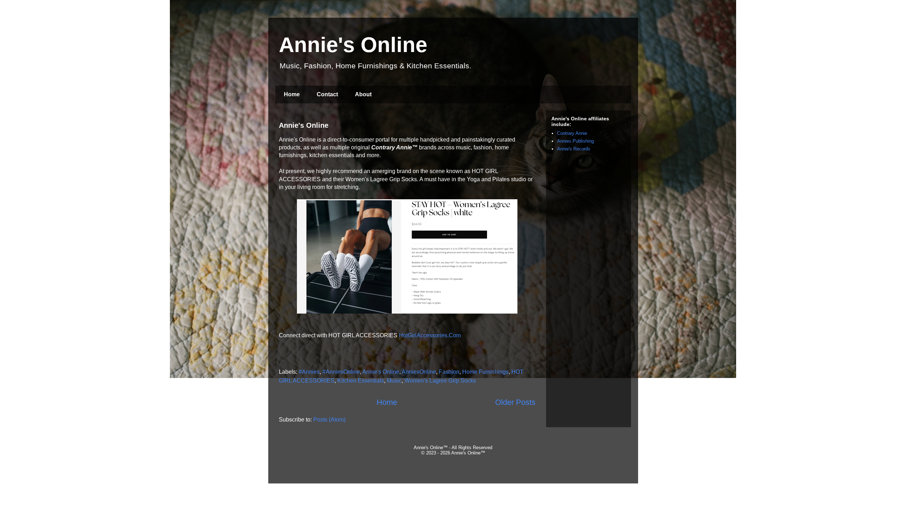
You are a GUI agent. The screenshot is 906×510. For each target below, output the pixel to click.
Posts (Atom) (329, 420)
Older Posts (515, 402)
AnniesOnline (419, 372)
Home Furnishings (485, 372)
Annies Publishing (575, 141)
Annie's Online (303, 125)
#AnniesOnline (341, 372)
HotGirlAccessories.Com (430, 335)
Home (292, 94)
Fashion (449, 372)
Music (394, 381)
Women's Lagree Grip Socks (440, 381)
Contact (327, 94)
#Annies (309, 372)
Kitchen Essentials (360, 381)
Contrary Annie (572, 133)
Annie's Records (573, 148)
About (363, 94)
